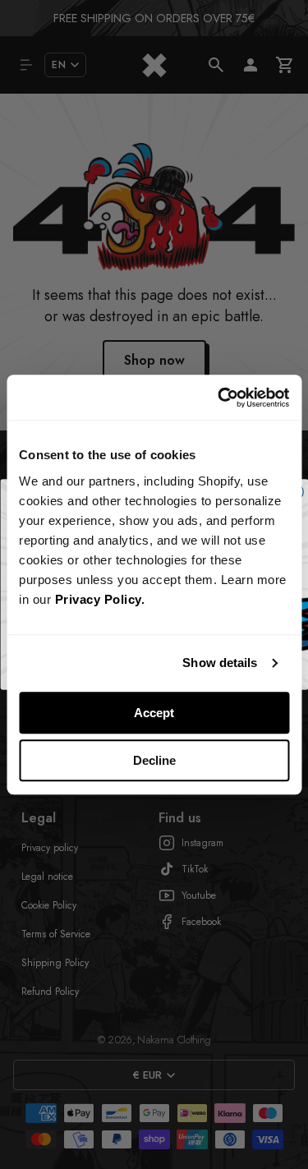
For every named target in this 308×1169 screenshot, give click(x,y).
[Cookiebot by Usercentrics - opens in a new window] (219, 397)
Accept (154, 713)
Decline (154, 760)
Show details (219, 663)
